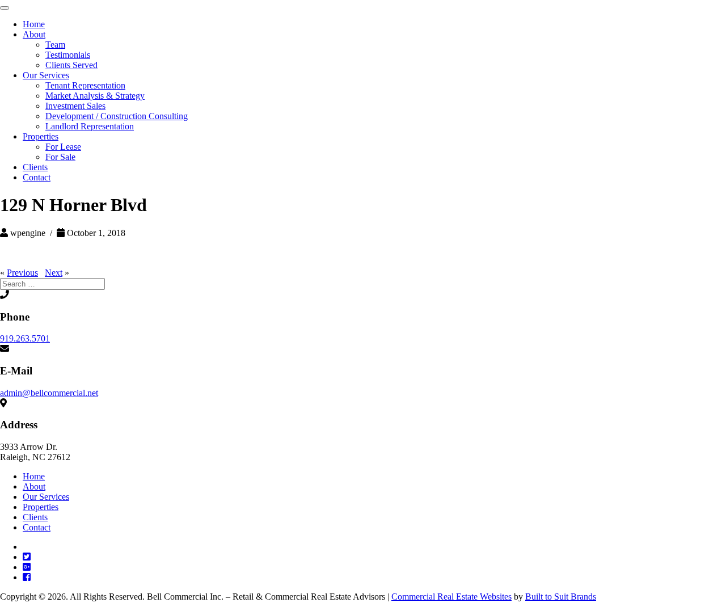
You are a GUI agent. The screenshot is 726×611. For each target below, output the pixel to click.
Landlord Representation (89, 126)
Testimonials (67, 55)
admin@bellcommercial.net (49, 393)
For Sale (60, 157)
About (34, 34)
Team (55, 44)
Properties (40, 136)
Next (53, 272)
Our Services (46, 75)
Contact (36, 177)
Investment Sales (75, 106)
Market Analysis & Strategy (95, 95)
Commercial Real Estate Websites (451, 596)
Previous (22, 272)
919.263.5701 (25, 338)
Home (34, 24)
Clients (35, 167)
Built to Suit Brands (560, 596)
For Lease (63, 146)
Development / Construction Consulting (116, 116)
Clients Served (71, 65)
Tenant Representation (85, 85)
